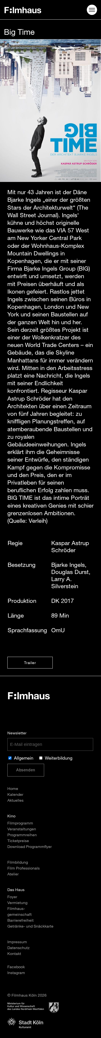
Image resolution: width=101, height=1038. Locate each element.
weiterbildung (58, 758)
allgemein (23, 758)
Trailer (30, 663)
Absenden (25, 770)
